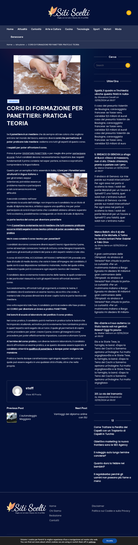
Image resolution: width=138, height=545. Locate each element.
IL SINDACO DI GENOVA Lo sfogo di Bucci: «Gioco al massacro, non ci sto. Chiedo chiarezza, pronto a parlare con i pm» (112, 159)
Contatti (54, 520)
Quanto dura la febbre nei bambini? (109, 465)
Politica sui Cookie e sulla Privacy (111, 510)
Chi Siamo (55, 510)
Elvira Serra (103, 245)
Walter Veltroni (105, 333)
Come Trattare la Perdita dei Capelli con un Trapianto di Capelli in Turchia (110, 431)
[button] (33, 394)
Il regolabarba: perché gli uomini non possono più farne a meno (112, 478)
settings (92, 542)
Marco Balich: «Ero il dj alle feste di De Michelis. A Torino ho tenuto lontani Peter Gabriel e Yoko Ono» (113, 237)
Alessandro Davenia (108, 397)
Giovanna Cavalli (106, 97)
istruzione (13, 101)
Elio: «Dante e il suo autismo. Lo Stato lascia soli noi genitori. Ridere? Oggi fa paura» (112, 327)
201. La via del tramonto (108, 393)
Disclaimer (98, 506)
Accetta (109, 540)
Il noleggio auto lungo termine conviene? (111, 454)
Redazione (55, 515)
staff (30, 388)
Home (52, 506)
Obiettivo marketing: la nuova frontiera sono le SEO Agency (111, 443)
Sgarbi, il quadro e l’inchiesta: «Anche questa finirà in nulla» (112, 92)
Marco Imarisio (105, 167)
